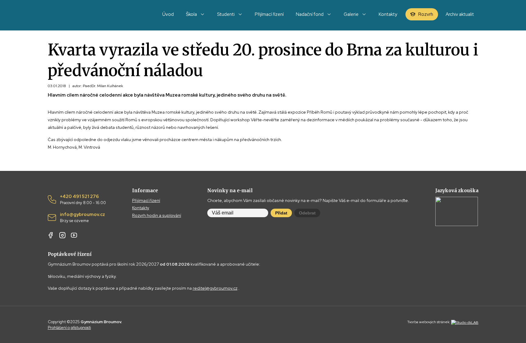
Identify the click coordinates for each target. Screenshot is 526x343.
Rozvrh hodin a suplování (156, 215)
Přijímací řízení (146, 200)
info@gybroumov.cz (82, 217)
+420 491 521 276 (83, 199)
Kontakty (140, 207)
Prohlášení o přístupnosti (69, 327)
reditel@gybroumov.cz (215, 288)
